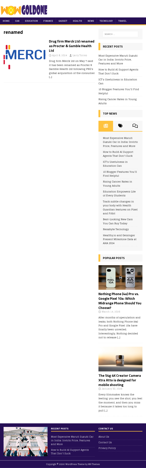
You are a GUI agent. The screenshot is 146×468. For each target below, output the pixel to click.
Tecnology (106, 21)
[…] (50, 77)
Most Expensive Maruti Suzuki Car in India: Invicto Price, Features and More (118, 59)
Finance (48, 21)
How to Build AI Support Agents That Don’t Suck (118, 71)
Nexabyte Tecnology (116, 229)
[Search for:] (120, 34)
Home (6, 21)
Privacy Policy (107, 448)
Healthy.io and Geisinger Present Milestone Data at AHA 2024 (119, 239)
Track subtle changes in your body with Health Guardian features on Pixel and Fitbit (120, 207)
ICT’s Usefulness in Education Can (117, 81)
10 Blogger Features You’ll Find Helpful (118, 91)
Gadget (63, 21)
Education (31, 21)
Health (77, 21)
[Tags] (120, 126)
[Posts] (105, 126)
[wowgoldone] (25, 15)
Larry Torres (79, 55)
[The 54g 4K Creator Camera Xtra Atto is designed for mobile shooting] (120, 369)
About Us (103, 437)
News (91, 21)
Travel (122, 21)
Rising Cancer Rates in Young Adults (117, 101)
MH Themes (94, 464)
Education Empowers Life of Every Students (119, 193)
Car (17, 21)
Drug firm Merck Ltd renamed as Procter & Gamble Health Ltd (71, 45)
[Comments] (135, 126)
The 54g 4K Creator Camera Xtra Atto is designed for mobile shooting (119, 380)
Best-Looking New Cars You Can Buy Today (118, 221)
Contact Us (105, 442)
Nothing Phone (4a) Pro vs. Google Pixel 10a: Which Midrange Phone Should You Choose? (119, 300)
